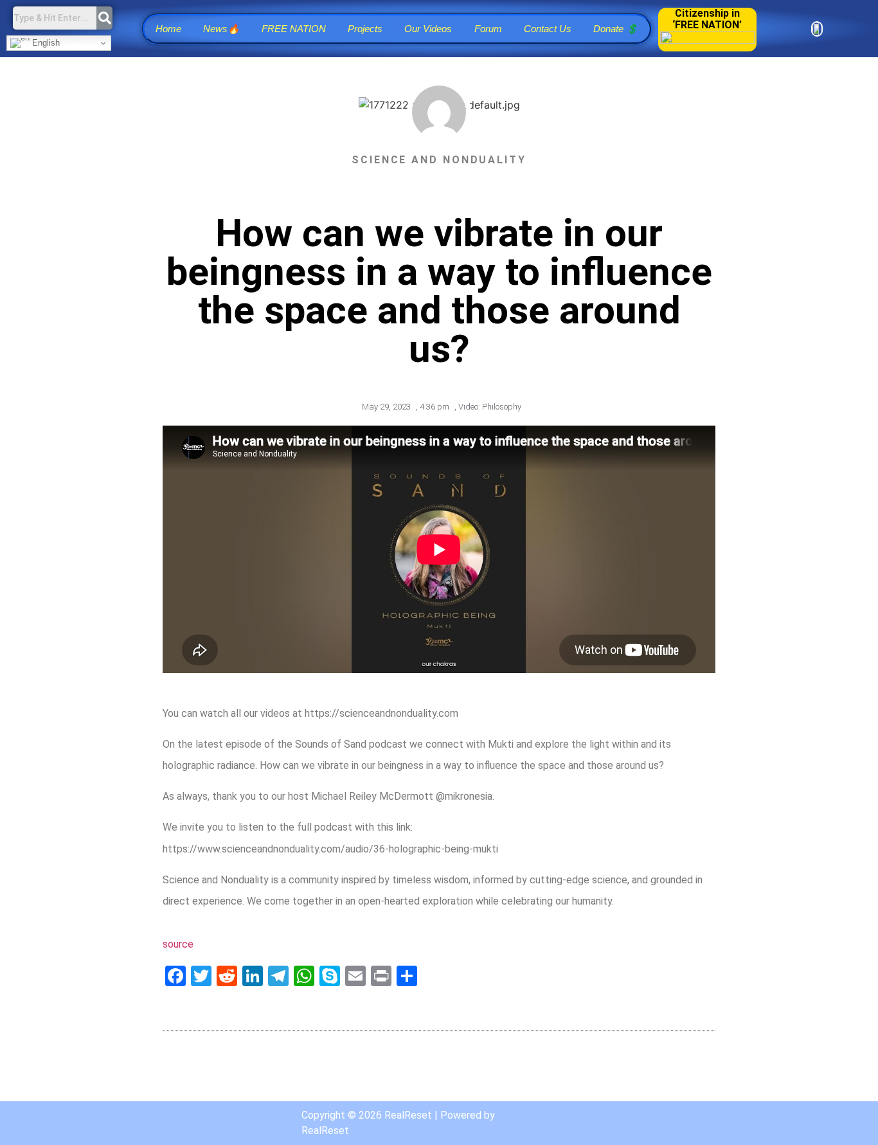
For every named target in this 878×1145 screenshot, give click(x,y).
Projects (365, 28)
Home (168, 28)
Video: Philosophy (489, 406)
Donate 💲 (615, 28)
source (178, 944)
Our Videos (428, 28)
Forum (488, 28)
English (45, 43)
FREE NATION (294, 28)
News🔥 (221, 28)
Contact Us (547, 28)
